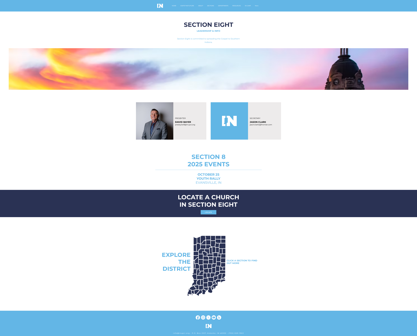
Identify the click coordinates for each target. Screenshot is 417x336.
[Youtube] (214, 317)
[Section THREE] (204, 255)
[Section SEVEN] (216, 279)
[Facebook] (198, 317)
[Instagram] (203, 317)
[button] (223, 5)
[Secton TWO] (215, 242)
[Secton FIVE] (209, 266)
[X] (208, 317)
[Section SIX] (201, 271)
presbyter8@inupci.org (185, 125)
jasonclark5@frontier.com (261, 125)
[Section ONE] (200, 243)
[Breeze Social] (219, 317)
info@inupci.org (181, 333)
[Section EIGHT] (200, 285)
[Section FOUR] (218, 259)
